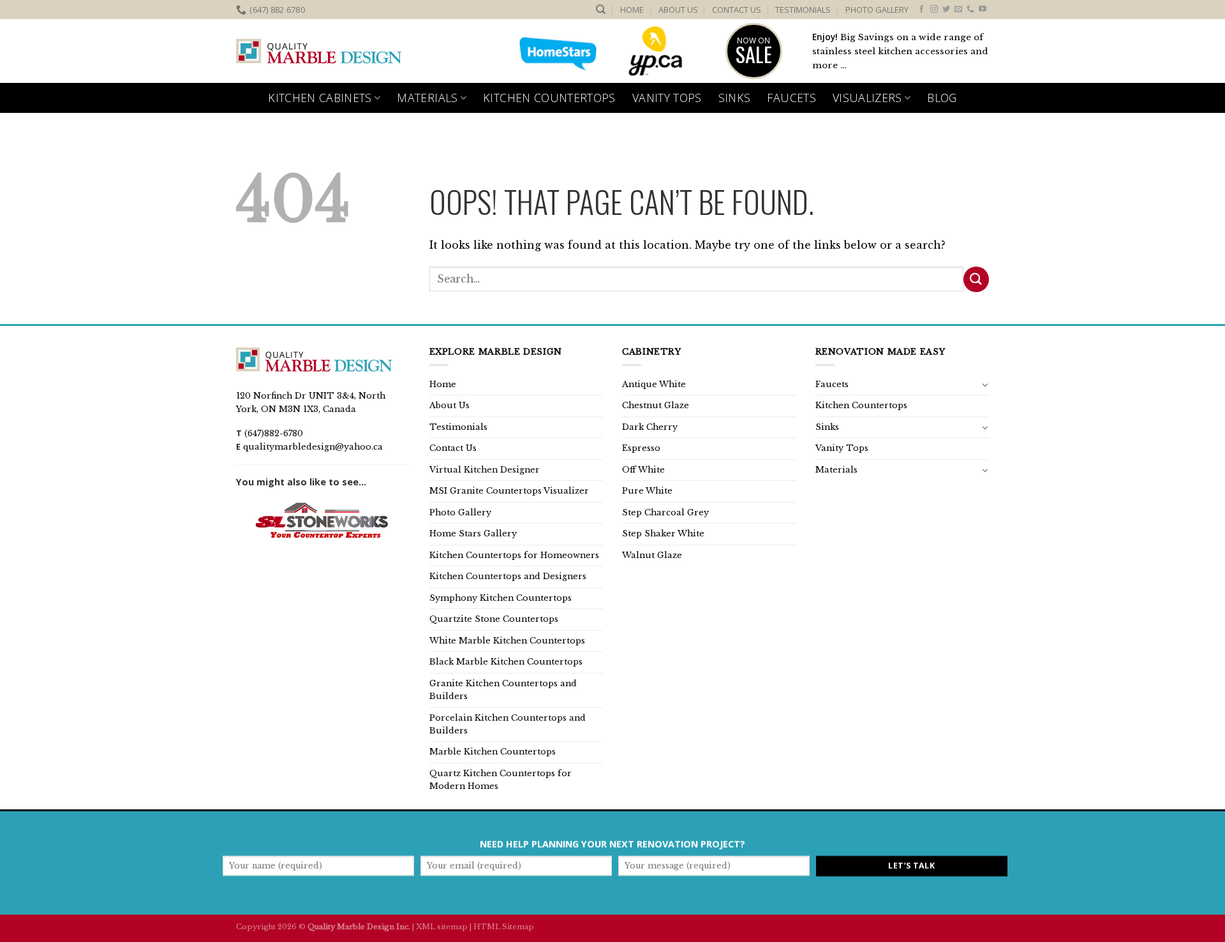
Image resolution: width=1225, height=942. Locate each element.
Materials (427, 97)
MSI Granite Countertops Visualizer (509, 491)
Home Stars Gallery (473, 533)
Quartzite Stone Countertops (493, 619)
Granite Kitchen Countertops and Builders (503, 690)
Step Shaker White (663, 533)
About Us (678, 9)
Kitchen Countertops (549, 97)
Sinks (734, 97)
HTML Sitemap (503, 926)
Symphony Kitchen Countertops (500, 598)
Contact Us (736, 9)
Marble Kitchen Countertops (492, 751)
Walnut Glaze (652, 555)
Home (632, 9)
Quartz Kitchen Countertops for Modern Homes (500, 780)
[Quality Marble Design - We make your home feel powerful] (319, 51)
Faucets (791, 97)
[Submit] (976, 279)
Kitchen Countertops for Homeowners (514, 555)
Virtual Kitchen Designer (484, 470)
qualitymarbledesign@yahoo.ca (313, 447)
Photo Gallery (877, 9)
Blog (941, 97)
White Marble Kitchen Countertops (507, 640)
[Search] (600, 9)
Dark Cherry (650, 427)
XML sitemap (442, 926)
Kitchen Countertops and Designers (507, 576)
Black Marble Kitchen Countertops (506, 661)
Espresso (641, 448)
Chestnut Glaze (655, 405)
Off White (643, 470)
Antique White (654, 384)
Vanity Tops (667, 97)
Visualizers (867, 97)
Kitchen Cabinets (320, 97)
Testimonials (803, 9)
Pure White (647, 491)
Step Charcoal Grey (665, 512)
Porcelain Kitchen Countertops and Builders (507, 724)
